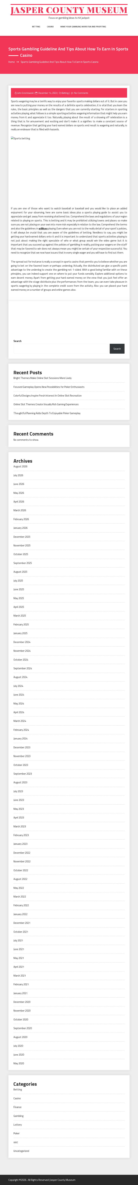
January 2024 (20, 738)
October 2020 (20, 1019)
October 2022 (20, 870)
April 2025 (18, 607)
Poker (16, 1133)
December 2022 (21, 853)
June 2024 (18, 695)
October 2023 (20, 765)
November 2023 (21, 756)
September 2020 (22, 1028)
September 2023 (22, 774)
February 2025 (21, 624)
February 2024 (21, 730)
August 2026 (20, 466)
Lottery (17, 1125)
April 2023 (18, 817)
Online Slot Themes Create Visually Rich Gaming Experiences (46, 404)
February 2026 (21, 519)
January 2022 (20, 914)
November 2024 (21, 651)
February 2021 (21, 984)
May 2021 (18, 958)
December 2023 (21, 747)
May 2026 (18, 493)
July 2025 (18, 581)
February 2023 (21, 835)
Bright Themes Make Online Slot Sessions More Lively (42, 378)
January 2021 (20, 993)
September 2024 (22, 668)
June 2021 (18, 949)
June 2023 (18, 800)
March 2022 (19, 897)
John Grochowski (25, 93)
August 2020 (20, 1037)
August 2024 (20, 677)
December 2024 (21, 642)
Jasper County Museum (69, 9)
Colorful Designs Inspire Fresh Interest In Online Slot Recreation (47, 396)
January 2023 (20, 844)
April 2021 (18, 967)
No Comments (81, 93)
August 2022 (20, 879)
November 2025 (21, 545)
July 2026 (18, 475)
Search (17, 341)
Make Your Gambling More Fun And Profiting (83, 26)
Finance (17, 1107)
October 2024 (20, 660)
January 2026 (20, 528)
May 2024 (18, 703)
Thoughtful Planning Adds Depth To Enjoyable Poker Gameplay (46, 413)
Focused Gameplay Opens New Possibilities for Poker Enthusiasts (48, 387)
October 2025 (20, 554)
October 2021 (20, 932)
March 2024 (19, 721)
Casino (50, 26)
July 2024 (18, 686)
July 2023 (18, 791)
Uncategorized (21, 1151)
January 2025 (20, 633)
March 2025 (19, 616)
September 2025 (22, 563)
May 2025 (18, 598)
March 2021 (19, 976)
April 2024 (18, 712)
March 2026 (19, 510)
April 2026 (18, 502)
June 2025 (18, 589)
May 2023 (18, 809)
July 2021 (18, 940)
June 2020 (18, 1055)
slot (15, 1142)
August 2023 (20, 782)
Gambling (18, 1116)
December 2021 (21, 923)
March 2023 (19, 826)
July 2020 (18, 1046)
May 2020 (18, 1063)
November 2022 (21, 861)
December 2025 (21, 537)
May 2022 (18, 888)
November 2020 (21, 1011)
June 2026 (18, 484)
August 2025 (20, 572)
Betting (36, 26)
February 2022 (21, 905)
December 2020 (21, 1002)
